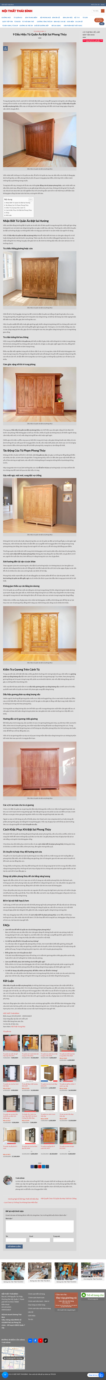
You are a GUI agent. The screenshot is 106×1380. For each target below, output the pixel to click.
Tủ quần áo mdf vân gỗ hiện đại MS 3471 (10, 1055)
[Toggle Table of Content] (29, 199)
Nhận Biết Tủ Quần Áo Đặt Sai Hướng (18, 203)
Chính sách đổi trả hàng (36, 1294)
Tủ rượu (17, 21)
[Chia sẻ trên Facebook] (32, 1166)
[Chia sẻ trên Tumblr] (47, 1166)
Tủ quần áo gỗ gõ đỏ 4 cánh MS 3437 (48, 1147)
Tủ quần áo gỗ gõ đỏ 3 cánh (10, 1147)
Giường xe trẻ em (26, 25)
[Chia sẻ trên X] (36, 1166)
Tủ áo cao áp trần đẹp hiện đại (66, 1115)
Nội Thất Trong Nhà (18, 1026)
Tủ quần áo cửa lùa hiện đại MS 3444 (29, 1147)
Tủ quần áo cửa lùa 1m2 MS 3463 (10, 1085)
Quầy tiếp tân (7, 21)
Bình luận (9, 1218)
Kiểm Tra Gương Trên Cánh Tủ (15, 208)
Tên (7, 1236)
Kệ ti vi (77, 17)
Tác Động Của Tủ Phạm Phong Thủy (17, 205)
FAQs (7, 213)
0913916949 (6, 1307)
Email (31, 1236)
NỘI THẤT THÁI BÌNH (8, 4)
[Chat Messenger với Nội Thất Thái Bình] (5, 1375)
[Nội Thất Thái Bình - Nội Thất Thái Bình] (38, 11)
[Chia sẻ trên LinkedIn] (43, 1166)
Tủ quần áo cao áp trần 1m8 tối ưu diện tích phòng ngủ (10, 1116)
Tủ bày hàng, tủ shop (10, 25)
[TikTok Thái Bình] (45, 1340)
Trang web (56, 1236)
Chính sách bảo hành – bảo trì (38, 1301)
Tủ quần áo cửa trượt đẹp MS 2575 (49, 1085)
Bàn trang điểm (31, 17)
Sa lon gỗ (79, 21)
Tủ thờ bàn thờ (28, 21)
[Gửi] (102, 11)
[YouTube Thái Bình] (40, 1340)
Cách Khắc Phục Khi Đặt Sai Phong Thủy (19, 210)
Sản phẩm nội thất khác (73, 25)
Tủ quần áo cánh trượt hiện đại (48, 1115)
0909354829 (6, 1310)
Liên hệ (30, 1312)
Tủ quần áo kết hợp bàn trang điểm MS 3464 (67, 1055)
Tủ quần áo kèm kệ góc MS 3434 (67, 1147)
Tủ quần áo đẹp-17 (40, 31)
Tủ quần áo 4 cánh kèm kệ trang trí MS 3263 (30, 1055)
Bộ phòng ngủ (45, 17)
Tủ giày (85, 17)
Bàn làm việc (68, 17)
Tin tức (30, 1319)
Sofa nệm (70, 21)
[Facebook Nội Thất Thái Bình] (35, 1340)
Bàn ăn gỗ (56, 17)
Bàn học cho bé (60, 21)
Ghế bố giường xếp (41, 25)
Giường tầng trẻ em (44, 21)
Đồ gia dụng (56, 25)
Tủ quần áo (18, 17)
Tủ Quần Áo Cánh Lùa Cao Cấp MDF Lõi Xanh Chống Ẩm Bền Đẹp (29, 1116)
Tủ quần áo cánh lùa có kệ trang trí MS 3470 (49, 1055)
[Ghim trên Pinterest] (40, 1166)
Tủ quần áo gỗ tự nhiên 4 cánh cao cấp (67, 1085)
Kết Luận (9, 215)
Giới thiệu (31, 1316)
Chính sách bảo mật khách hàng (39, 1308)
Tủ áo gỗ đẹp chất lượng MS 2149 (29, 1085)
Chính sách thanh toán (36, 1297)
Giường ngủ (6, 17)
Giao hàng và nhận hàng (36, 1305)
